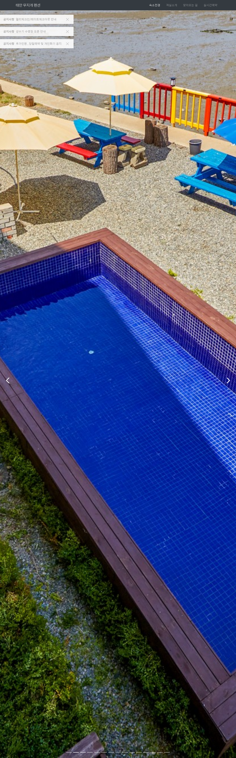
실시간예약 (210, 5)
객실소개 (171, 5)
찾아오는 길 (190, 5)
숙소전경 (154, 5)
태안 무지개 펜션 (28, 5)
